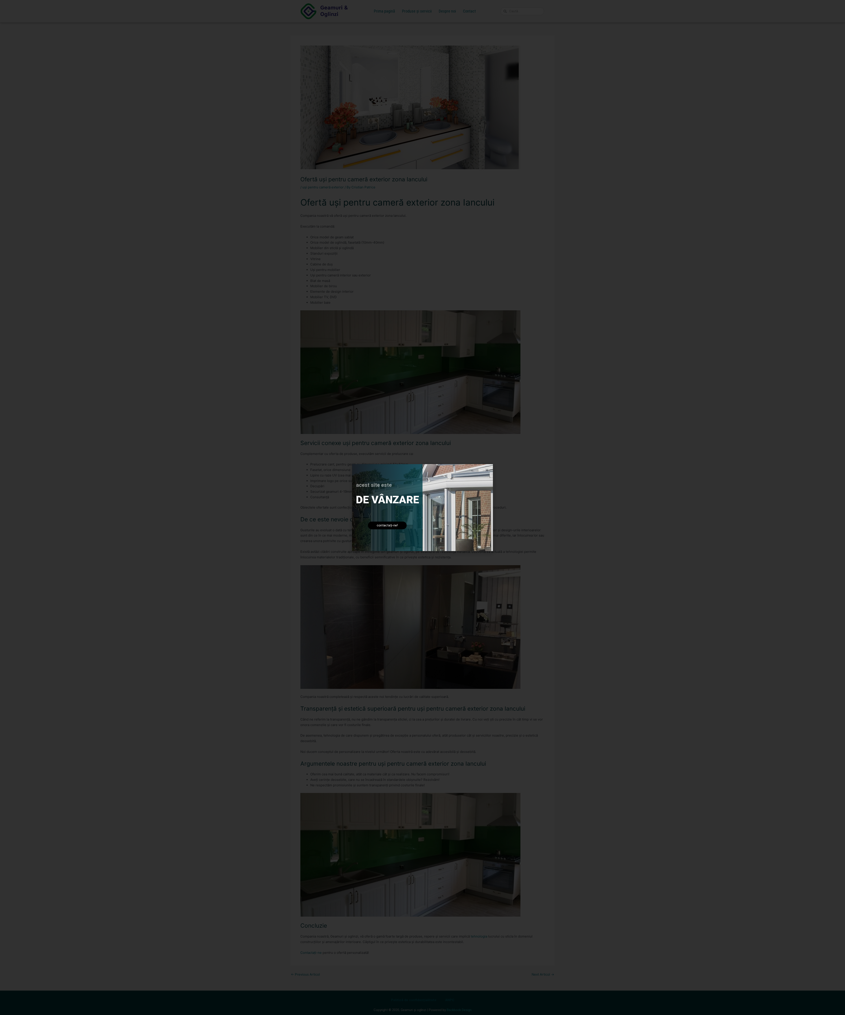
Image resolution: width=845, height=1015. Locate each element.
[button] (487, 470)
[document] (422, 507)
